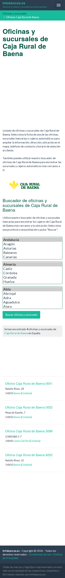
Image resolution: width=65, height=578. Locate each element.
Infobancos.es (25, 4)
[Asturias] (32, 248)
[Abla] (32, 289)
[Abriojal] (32, 293)
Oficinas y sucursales (15, 13)
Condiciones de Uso (40, 554)
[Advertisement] (32, 92)
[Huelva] (32, 281)
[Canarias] (32, 257)
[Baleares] (32, 252)
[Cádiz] (32, 268)
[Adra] (32, 298)
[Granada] (32, 277)
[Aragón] (32, 244)
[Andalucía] (32, 239)
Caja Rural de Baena (16, 333)
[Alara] (32, 306)
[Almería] (32, 264)
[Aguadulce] (32, 302)
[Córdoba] (32, 273)
